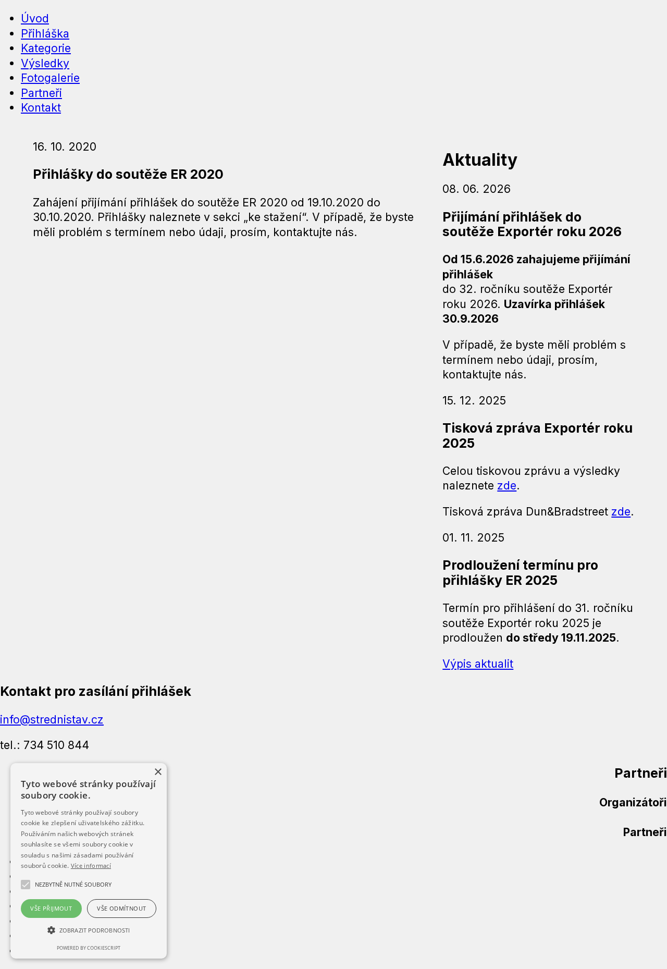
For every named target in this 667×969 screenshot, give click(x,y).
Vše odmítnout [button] (121, 908)
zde (506, 485)
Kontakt (41, 107)
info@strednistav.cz (52, 719)
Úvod (35, 18)
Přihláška (45, 33)
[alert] (88, 861)
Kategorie (46, 48)
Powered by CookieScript (88, 948)
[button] (73, 884)
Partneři (41, 93)
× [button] (158, 772)
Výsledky (45, 63)
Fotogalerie (50, 77)
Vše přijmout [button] (51, 908)
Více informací (91, 865)
